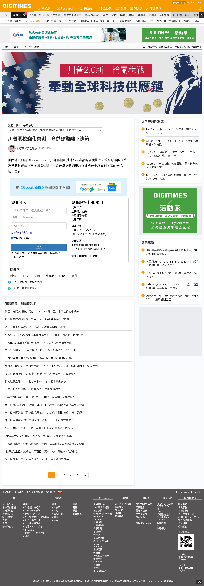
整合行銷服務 (185, 520)
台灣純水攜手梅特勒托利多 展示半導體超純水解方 (171, 274)
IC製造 (96, 568)
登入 (199, 2)
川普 (63, 276)
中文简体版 (183, 492)
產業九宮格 (8, 513)
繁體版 (176, 2)
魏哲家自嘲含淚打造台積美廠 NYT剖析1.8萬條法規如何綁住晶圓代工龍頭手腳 (51, 366)
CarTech (97, 561)
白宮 (25, 276)
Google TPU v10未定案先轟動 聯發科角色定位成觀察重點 (172, 165)
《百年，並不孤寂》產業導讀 (44, 15)
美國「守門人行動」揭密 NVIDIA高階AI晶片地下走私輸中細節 (42, 311)
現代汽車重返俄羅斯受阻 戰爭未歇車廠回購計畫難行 (36, 327)
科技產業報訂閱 (186, 513)
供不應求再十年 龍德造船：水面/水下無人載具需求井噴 (38, 459)
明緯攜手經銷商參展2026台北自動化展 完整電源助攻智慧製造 (172, 252)
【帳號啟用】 (19, 257)
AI (158, 509)
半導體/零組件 (164, 514)
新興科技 (97, 522)
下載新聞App (184, 532)
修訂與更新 (8, 526)
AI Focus (97, 546)
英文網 (138, 8)
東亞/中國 (58, 513)
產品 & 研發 (141, 513)
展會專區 (77, 513)
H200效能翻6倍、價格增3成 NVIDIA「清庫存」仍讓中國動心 (41, 397)
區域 (114, 15)
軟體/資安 (161, 528)
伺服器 (96, 552)
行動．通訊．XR (53, 20)
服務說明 (18, 492)
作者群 (118, 513)
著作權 (29, 492)
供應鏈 (50, 276)
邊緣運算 (97, 510)
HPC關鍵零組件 (101, 507)
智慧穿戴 (97, 559)
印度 (56, 510)
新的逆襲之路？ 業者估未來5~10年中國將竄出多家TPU (38, 381)
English (196, 492)
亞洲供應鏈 (99, 525)
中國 (13, 276)
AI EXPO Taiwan (181, 15)
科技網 (46, 8)
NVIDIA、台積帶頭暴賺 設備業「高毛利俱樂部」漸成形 (171, 131)
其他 (138, 520)
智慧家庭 (97, 531)
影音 (122, 8)
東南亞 (57, 507)
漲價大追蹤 (20, 14)
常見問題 (76, 219)
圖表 (197, 20)
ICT (158, 525)
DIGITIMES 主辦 (144, 504)
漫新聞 (141, 15)
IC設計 (96, 564)
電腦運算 (97, 549)
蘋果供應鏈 (93, 15)
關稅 (74, 276)
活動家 (107, 8)
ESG (159, 511)
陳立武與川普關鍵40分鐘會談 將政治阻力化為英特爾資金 (39, 420)
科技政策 (186, 20)
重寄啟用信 (26, 232)
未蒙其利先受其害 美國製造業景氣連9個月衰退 (33, 389)
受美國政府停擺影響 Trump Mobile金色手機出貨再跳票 (38, 319)
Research (67, 8)
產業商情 (155, 8)
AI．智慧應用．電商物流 (77, 20)
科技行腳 (119, 510)
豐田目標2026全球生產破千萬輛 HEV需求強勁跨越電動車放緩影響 (44, 405)
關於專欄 (119, 516)
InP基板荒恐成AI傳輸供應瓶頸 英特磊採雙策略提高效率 (38, 436)
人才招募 (182, 523)
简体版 (183, 2)
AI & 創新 (140, 517)
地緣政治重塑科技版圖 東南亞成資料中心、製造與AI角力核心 (41, 451)
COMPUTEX (163, 506)
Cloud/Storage (164, 517)
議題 (122, 15)
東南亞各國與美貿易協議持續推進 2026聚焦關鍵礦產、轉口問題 (43, 412)
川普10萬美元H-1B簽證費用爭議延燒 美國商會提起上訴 (38, 358)
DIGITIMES (190, 498)
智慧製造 (97, 528)
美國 (37, 276)
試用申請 (76, 207)
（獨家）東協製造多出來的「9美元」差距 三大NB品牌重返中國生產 (172, 154)
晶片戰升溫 (8, 504)
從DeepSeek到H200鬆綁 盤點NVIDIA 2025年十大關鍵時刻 (40, 373)
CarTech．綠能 (32, 20)
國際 (56, 517)
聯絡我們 (182, 526)
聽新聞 (152, 15)
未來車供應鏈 (73, 15)
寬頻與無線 (99, 538)
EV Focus (98, 519)
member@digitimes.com (85, 244)
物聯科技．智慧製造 (167, 20)
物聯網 (96, 534)
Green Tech (99, 516)
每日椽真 (164, 15)
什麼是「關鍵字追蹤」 (24, 288)
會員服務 (182, 507)
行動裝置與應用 (101, 555)
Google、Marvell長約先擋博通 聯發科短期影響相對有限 (172, 142)
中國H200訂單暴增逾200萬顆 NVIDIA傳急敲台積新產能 (38, 342)
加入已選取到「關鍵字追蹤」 (28, 282)
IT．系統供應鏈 (123, 20)
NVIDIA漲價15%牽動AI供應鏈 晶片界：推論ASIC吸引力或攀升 (171, 176)
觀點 (131, 15)
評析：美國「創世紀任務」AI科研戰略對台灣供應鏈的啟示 (39, 428)
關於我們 (6, 492)
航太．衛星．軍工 (102, 20)
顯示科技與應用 (101, 571)
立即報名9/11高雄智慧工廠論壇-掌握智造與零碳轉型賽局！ (172, 46)
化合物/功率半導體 (102, 513)
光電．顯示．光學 (144, 20)
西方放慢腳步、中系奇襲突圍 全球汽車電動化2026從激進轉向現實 (44, 444)
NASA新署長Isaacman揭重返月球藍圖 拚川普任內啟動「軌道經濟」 (45, 335)
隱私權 (39, 492)
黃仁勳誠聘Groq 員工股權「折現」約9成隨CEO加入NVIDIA (40, 350)
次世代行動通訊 (101, 541)
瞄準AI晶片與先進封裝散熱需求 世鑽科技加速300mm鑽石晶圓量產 (172, 297)
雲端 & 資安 (141, 510)
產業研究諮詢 (79, 211)
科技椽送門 (8, 517)
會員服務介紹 (79, 215)
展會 (4, 520)
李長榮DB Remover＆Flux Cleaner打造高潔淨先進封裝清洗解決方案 (172, 263)
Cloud (96, 544)
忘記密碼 (15, 232)
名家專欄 (119, 506)
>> (84, 475)
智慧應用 (140, 507)
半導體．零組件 (13, 20)
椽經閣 (88, 8)
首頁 (6, 15)
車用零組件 (99, 504)
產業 (105, 15)
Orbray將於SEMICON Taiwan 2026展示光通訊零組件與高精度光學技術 (172, 286)
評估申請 (190, 2)
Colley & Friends (123, 503)
